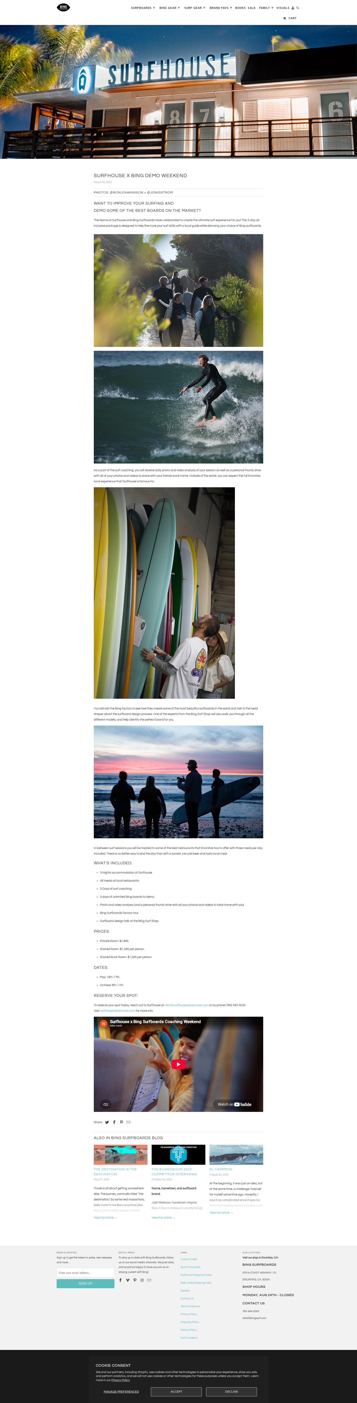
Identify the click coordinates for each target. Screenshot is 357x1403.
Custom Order (189, 1259)
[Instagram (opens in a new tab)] (142, 1280)
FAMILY (266, 8)
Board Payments (190, 1267)
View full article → (106, 1217)
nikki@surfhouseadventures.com (187, 1005)
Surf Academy (189, 1337)
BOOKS (240, 7)
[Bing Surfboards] (83, 7)
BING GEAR (169, 8)
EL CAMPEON (220, 1169)
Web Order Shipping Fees (196, 1282)
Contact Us (187, 1298)
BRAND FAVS (221, 8)
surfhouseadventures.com (117, 1010)
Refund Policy (189, 1329)
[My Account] (293, 8)
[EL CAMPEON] (236, 1156)
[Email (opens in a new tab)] (149, 1280)
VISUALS (283, 7)
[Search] (298, 8)
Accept (176, 1391)
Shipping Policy (190, 1322)
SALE (252, 7)
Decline (231, 1391)
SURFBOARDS (143, 8)
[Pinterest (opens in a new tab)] (121, 1122)
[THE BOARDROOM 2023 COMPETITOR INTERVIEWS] (178, 1156)
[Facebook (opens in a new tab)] (113, 1122)
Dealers (185, 1290)
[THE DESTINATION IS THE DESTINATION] (121, 1156)
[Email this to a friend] (128, 1122)
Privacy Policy (120, 1380)
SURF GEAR (194, 8)
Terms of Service (190, 1306)
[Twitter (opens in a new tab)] (106, 1122)
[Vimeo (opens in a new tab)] (128, 1280)
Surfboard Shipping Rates (196, 1275)
